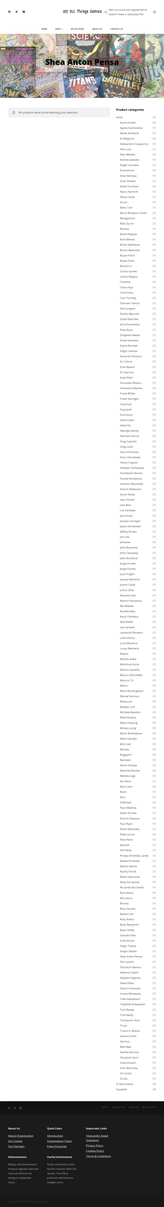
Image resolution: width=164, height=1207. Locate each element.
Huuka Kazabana (131, 478)
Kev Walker (127, 606)
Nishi (123, 792)
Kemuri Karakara (131, 600)
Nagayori (126, 754)
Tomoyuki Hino (130, 1020)
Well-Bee (125, 1047)
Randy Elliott (128, 871)
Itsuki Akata (127, 494)
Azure (123, 202)
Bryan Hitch (127, 255)
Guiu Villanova (129, 452)
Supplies (121, 1089)
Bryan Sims (127, 261)
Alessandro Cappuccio (134, 144)
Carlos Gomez (128, 271)
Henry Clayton (129, 462)
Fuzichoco (126, 415)
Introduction (55, 1136)
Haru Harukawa (130, 457)
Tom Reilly (126, 1015)
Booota (124, 229)
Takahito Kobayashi (132, 1004)
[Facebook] (9, 12)
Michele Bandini (130, 712)
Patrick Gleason (130, 818)
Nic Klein (125, 781)
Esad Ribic (126, 377)
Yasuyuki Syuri (129, 1057)
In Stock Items (124, 1084)
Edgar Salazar (129, 351)
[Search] (106, 12)
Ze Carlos (126, 1073)
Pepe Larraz (127, 834)
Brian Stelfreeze (130, 244)
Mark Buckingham (131, 691)
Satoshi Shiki (128, 935)
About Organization (20, 1136)
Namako (125, 760)
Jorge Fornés (128, 563)
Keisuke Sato (128, 595)
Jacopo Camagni (130, 521)
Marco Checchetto (131, 675)
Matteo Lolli (127, 707)
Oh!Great (125, 802)
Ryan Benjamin (129, 924)
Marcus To (127, 680)
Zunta (123, 1078)
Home (44, 29)
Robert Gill (126, 914)
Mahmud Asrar (129, 664)
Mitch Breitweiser (131, 733)
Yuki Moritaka (129, 1068)
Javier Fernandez (130, 526)
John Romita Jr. (129, 558)
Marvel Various (129, 696)
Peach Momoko (129, 829)
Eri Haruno (127, 372)
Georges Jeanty (129, 430)
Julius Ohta (127, 590)
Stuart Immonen (130, 988)
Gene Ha (125, 425)
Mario (124, 685)
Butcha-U (126, 266)
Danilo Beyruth (129, 314)
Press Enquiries (57, 1146)
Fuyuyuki (126, 409)
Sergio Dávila (128, 951)
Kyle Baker (126, 622)
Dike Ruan (126, 330)
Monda (124, 749)
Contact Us (116, 29)
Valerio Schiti (128, 1036)
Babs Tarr (126, 207)
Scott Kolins (127, 940)
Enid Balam (127, 367)
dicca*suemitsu (130, 324)
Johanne (125, 542)
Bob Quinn (127, 223)
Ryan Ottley (127, 930)
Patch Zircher (128, 813)
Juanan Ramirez (130, 579)
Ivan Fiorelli (127, 499)
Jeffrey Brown (128, 531)
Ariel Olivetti (128, 181)
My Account (77, 29)
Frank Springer (129, 399)
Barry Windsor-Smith (133, 213)
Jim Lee (124, 537)
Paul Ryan (126, 824)
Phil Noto (126, 850)
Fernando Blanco (130, 383)
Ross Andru (127, 919)
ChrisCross (126, 292)
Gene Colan (127, 420)
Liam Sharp (127, 638)
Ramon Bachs (128, 866)
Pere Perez (126, 839)
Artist (119, 117)
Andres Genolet (129, 160)
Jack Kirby (126, 516)
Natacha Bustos (130, 770)
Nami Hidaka (128, 765)
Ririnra (124, 903)
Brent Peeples (128, 234)
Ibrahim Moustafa (131, 484)
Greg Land (126, 446)
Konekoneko (127, 611)
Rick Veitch (126, 893)
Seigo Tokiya (128, 946)
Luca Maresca (129, 643)
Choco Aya (126, 287)
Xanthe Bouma (129, 1052)
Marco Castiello (130, 670)
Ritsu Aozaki (127, 908)
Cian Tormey (128, 298)
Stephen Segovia (130, 978)
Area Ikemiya (128, 176)
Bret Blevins (127, 239)
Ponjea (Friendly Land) (134, 855)
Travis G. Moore (130, 1031)
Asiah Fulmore (129, 186)
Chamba (125, 282)
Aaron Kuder (128, 122)
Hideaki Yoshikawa (132, 468)
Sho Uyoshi (127, 962)
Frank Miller (127, 393)
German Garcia (129, 436)
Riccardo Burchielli (132, 887)
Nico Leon (126, 786)
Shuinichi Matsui (130, 967)
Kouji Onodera (129, 616)
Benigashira (127, 218)
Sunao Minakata (130, 993)
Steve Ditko (127, 983)
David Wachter (129, 319)
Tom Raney (127, 1009)
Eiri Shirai (126, 361)
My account (149, 1107)
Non (122, 797)
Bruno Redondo (130, 250)
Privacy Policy (94, 1145)
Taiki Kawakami (130, 999)
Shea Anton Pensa (131, 956)
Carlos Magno (129, 276)
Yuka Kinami (128, 1063)
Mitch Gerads (128, 738)
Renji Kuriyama (129, 882)
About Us (97, 29)
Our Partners (16, 1146)
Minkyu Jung (128, 728)
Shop (58, 29)
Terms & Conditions (98, 1156)
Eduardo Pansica (131, 356)
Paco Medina (128, 808)
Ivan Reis (125, 505)
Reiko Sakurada (130, 877)
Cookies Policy (95, 1151)
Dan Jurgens (127, 308)
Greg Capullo (128, 441)
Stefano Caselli (129, 972)
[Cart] (154, 12)
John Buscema (129, 547)
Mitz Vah (125, 744)
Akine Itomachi (129, 133)
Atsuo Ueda (127, 197)
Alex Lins (125, 149)
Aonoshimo (127, 170)
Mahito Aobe (128, 659)
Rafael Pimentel (130, 861)
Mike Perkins (128, 717)
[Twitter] (16, 12)
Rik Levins (126, 898)
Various (125, 1041)
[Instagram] (24, 12)
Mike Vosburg (129, 723)
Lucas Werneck (129, 648)
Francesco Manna (131, 388)
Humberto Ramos (131, 473)
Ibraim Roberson (130, 489)
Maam (124, 654)
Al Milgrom (127, 138)
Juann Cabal (127, 584)
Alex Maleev (127, 154)
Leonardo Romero (131, 632)
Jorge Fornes (128, 569)
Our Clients (15, 1141)
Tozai (123, 1025)
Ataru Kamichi (129, 191)
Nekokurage (127, 776)
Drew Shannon (129, 340)
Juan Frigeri (127, 574)
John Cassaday (129, 553)
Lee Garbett (127, 627)
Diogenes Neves (130, 335)
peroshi (125, 845)
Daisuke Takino (130, 303)
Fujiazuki (126, 404)
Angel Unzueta (129, 165)
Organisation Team (59, 1141)
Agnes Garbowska (131, 128)
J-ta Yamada (127, 510)
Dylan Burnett (129, 345)
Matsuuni (126, 701)
